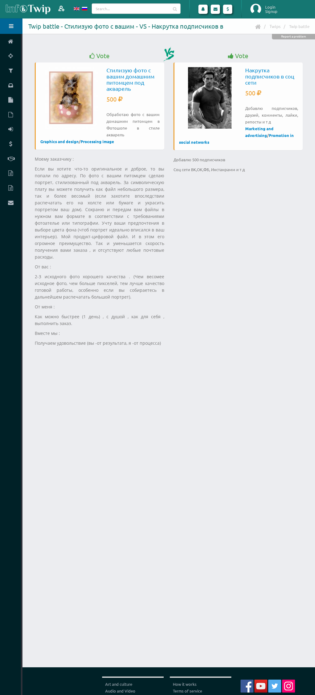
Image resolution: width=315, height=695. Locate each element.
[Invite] (61, 8)
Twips (275, 26)
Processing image (97, 141)
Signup (271, 11)
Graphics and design (59, 141)
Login (270, 7)
